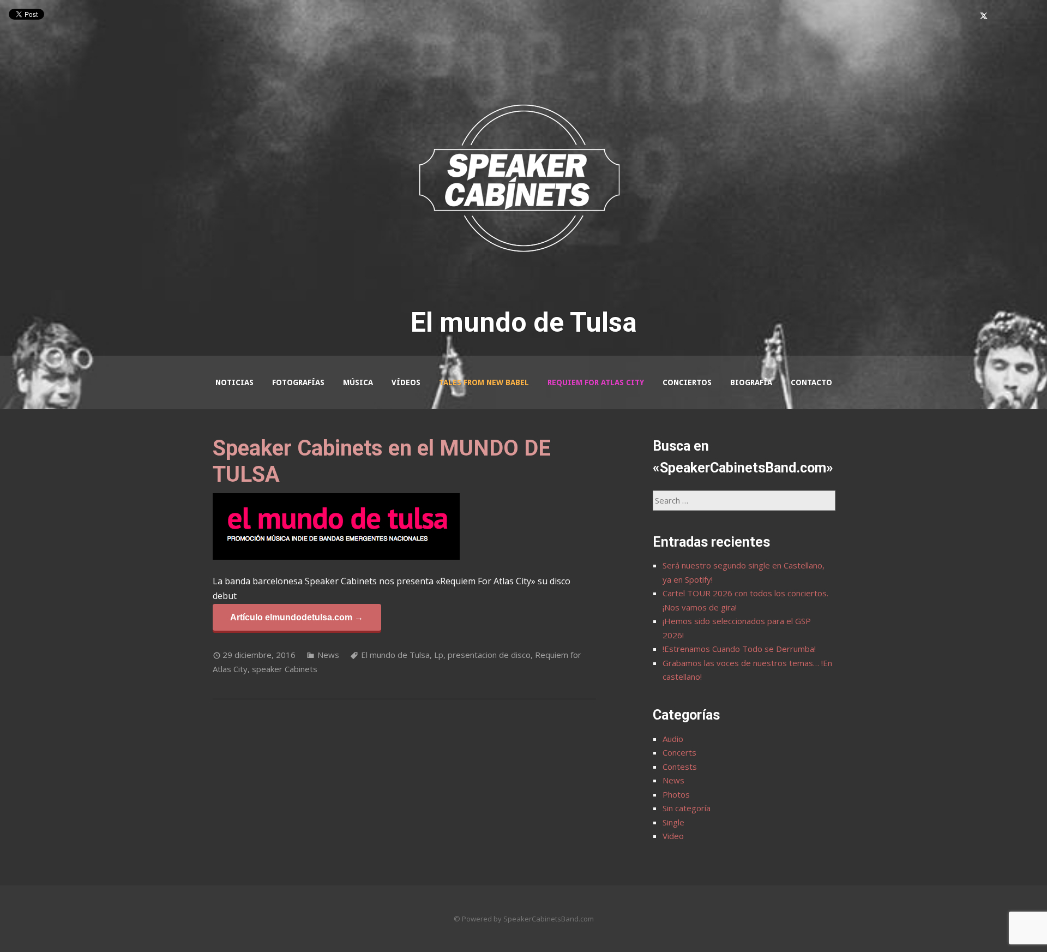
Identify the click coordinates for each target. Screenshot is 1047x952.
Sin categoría (687, 808)
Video (673, 835)
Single (673, 822)
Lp (438, 654)
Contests (680, 766)
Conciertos (687, 382)
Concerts (679, 752)
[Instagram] (1000, 16)
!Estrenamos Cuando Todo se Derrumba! (739, 648)
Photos (676, 794)
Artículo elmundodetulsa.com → (296, 617)
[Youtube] (1015, 16)
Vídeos (406, 382)
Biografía (751, 382)
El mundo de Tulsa (395, 654)
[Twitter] (983, 16)
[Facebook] (967, 16)
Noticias (234, 382)
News (328, 654)
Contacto (811, 382)
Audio (673, 738)
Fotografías (298, 382)
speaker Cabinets (284, 668)
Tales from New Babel (484, 382)
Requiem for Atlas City (595, 382)
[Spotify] (1030, 16)
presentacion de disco (489, 654)
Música (358, 382)
